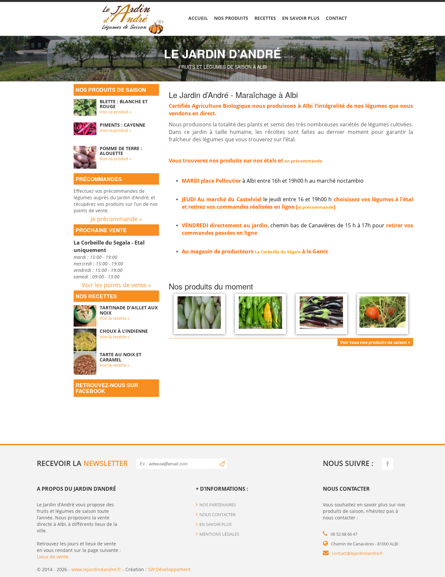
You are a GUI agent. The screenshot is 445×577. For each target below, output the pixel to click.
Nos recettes (96, 296)
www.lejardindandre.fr (96, 569)
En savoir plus (301, 18)
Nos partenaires (217, 505)
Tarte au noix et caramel (120, 356)
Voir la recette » (114, 318)
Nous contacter (217, 514)
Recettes (265, 18)
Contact (336, 18)
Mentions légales (219, 534)
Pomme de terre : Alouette (121, 150)
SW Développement (169, 569)
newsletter (105, 463)
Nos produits (231, 18)
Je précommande (315, 207)
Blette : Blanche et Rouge (124, 103)
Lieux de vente (52, 557)
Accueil (198, 18)
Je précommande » (116, 219)
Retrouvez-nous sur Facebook (107, 388)
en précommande (303, 161)
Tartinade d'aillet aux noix (129, 310)
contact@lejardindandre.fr (357, 553)
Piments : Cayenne (122, 125)
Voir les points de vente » (116, 285)
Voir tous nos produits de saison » (375, 342)
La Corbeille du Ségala (278, 252)
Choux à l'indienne (124, 331)
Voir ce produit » (115, 112)
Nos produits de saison (111, 89)
